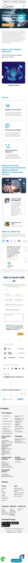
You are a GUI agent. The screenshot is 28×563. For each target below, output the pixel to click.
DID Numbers (5, 418)
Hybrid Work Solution (18, 494)
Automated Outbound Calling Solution (6, 446)
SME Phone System (18, 488)
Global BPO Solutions (6, 451)
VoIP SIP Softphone (6, 430)
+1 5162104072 (21, 357)
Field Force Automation (19, 492)
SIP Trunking (17, 430)
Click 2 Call (4, 461)
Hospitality (4, 500)
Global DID (4, 428)
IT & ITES (3, 493)
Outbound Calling (19, 431)
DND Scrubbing (5, 474)
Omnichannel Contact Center (6, 454)
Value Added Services (6, 471)
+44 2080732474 (20, 353)
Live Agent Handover (14, 85)
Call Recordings (5, 464)
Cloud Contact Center (6, 437)
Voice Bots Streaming (7, 431)
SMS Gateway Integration (7, 467)
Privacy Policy (9, 530)
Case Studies (13, 511)
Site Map (19, 532)
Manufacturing (5, 498)
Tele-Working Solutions (7, 421)
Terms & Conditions (16, 325)
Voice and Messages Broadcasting (19, 419)
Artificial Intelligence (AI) (20, 458)
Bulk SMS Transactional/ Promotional (20, 439)
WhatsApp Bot (18, 461)
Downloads (12, 510)
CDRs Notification (5, 463)
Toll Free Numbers (6, 426)
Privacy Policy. (9, 326)
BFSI (2, 490)
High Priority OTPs (19, 441)
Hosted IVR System (6, 416)
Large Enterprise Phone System (19, 491)
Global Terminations (19, 428)
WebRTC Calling (5, 452)
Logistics (3, 495)
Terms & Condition (18, 530)
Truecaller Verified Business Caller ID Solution (7, 476)
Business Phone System (7, 433)
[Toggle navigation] (24, 6)
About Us (3, 510)
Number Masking (18, 426)
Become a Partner (6, 514)
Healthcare (4, 488)
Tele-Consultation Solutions (19, 422)
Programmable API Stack (6, 458)
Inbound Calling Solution (7, 444)
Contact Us (4, 511)
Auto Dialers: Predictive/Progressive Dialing (7, 448)
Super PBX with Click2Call (18, 424)
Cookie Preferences (11, 532)
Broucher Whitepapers (12, 515)
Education (4, 491)
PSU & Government (18, 496)
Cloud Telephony (7, 413)
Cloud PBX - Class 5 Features (19, 416)
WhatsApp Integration (6, 465)
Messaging (18, 436)
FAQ (19, 510)
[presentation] (1, 77)
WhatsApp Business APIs (20, 442)
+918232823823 (21, 348)
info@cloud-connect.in (14, 377)
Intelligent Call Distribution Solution (7, 442)
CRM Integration (5, 440)
